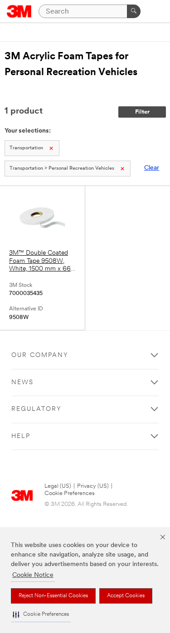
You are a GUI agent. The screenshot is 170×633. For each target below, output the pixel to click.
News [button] (22, 382)
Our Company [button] (39, 355)
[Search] (134, 11)
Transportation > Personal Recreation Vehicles (62, 168)
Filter (142, 112)
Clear (151, 168)
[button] (41, 614)
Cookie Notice (32, 575)
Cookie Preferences (69, 493)
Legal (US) (57, 486)
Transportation (26, 148)
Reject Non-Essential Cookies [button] (53, 596)
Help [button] (20, 436)
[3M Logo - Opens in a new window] (19, 11)
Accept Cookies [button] (126, 596)
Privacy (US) (93, 486)
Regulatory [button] (36, 409)
